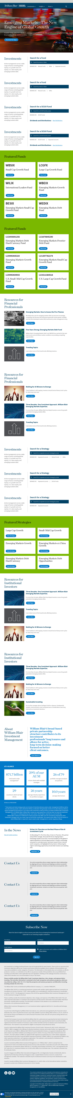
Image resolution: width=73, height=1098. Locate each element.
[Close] (70, 1094)
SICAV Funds (41, 115)
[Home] (15, 5)
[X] (9, 1073)
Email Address (8, 947)
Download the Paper (11, 40)
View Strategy (11, 536)
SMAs (50, 66)
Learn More (30, 355)
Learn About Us (35, 755)
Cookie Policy (8, 1096)
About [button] (49, 6)
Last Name (40, 940)
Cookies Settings (54, 1094)
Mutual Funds (41, 66)
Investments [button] (30, 6)
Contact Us (34, 873)
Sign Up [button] (36, 957)
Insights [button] (41, 6)
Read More (34, 851)
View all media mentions (10, 835)
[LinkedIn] (5, 1073)
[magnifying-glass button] (66, 6)
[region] (36, 1094)
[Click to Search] (31, 62)
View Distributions (57, 120)
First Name (7, 940)
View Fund (10, 175)
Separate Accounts (60, 66)
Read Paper (30, 323)
